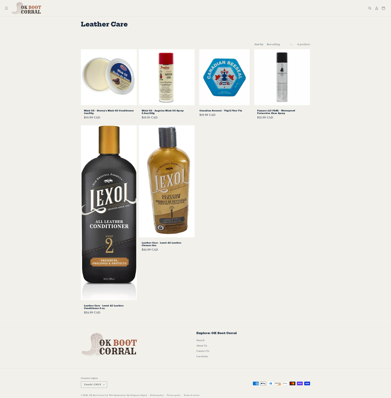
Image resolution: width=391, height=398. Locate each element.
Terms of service (192, 395)
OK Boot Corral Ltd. (98, 395)
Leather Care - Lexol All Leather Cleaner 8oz (161, 244)
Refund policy (157, 395)
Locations (202, 356)
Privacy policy (174, 395)
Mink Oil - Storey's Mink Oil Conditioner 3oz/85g (109, 111)
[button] (6, 8)
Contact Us (202, 351)
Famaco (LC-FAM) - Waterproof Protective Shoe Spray (276, 111)
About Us (201, 345)
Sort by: (259, 44)
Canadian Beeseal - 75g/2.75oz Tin (220, 110)
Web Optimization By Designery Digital (128, 395)
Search (200, 340)
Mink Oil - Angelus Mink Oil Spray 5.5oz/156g (163, 111)
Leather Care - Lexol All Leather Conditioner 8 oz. (104, 306)
